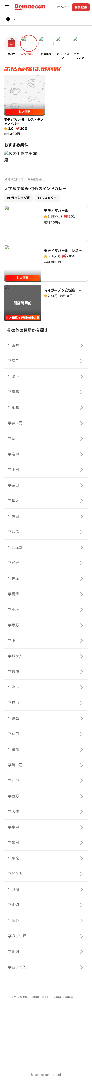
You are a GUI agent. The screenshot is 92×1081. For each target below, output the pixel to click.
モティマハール (56, 211)
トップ (12, 997)
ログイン (63, 7)
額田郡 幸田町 (41, 997)
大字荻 (57, 997)
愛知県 (24, 997)
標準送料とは (16, 179)
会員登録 (81, 7)
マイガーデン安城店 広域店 (63, 292)
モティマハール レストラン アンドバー (63, 253)
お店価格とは (38, 179)
